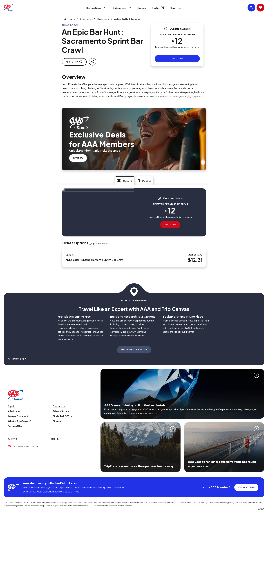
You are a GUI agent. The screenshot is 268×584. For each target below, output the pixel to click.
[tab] (124, 180)
